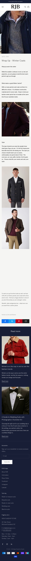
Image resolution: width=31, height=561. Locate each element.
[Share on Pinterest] (19, 321)
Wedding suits (6, 506)
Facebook (5, 481)
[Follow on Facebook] (2, 544)
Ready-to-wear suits (8, 503)
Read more (5, 381)
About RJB (5, 472)
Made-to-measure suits (9, 497)
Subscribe (7, 462)
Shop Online (5, 478)
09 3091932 (7, 530)
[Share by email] (25, 321)
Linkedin (4, 487)
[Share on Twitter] (12, 321)
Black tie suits (6, 509)
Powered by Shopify (20, 549)
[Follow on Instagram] (7, 544)
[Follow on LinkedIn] (11, 544)
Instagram (5, 484)
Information (5, 475)
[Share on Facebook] (5, 321)
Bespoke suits (6, 500)
